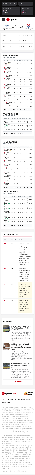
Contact (17, 399)
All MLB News (17, 381)
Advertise (10, 399)
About (4, 399)
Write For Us (6, 402)
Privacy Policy (25, 399)
